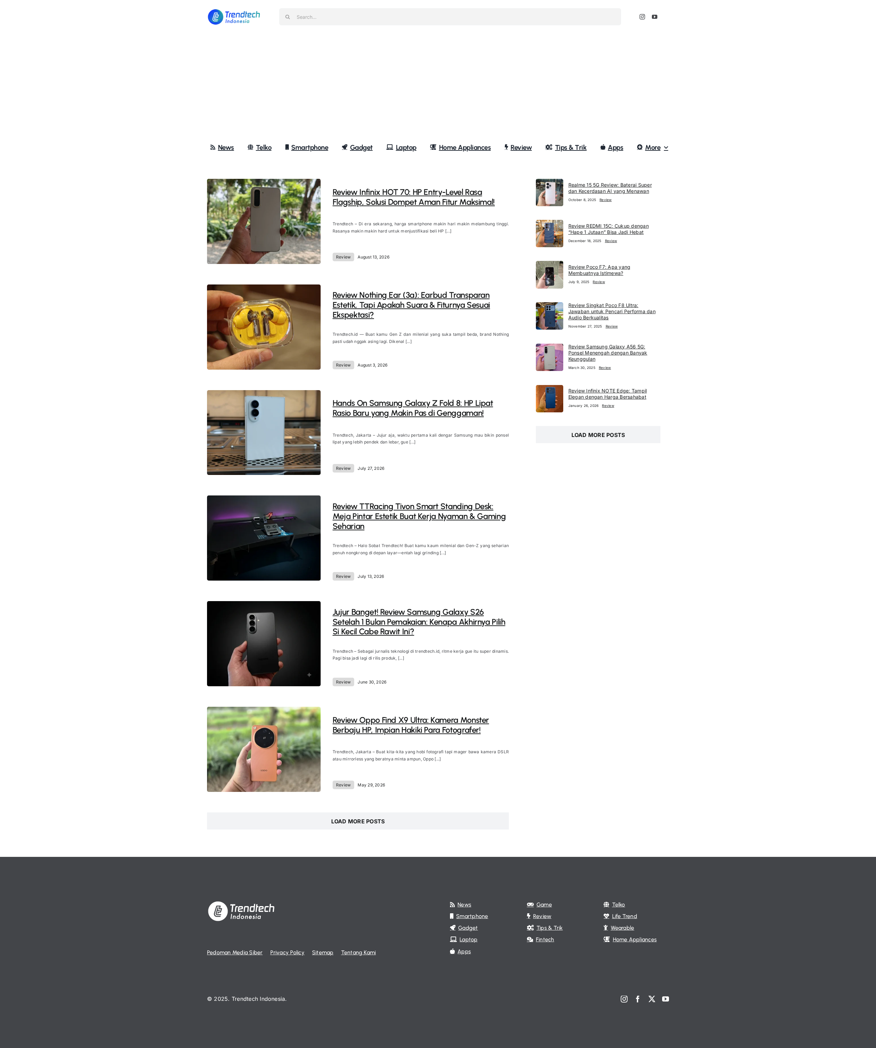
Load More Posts (358, 821)
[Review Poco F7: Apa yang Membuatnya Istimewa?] (549, 265)
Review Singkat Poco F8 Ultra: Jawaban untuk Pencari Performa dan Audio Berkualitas (612, 311)
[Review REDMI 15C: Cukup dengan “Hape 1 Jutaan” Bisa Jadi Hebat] (549, 224)
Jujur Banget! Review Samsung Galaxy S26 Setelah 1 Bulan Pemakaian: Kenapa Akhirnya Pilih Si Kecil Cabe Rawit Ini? (419, 622)
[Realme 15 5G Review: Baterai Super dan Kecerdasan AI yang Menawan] (549, 183)
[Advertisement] (438, 85)
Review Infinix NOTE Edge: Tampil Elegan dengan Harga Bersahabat (607, 394)
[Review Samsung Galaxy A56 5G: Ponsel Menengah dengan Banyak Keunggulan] (549, 348)
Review (343, 257)
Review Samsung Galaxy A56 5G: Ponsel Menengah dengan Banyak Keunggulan (607, 353)
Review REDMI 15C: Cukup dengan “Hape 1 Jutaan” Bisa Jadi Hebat (608, 229)
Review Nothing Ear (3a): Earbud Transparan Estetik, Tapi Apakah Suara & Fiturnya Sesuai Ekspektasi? (411, 305)
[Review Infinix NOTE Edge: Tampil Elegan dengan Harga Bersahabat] (549, 389)
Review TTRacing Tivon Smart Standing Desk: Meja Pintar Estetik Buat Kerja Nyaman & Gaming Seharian (419, 516)
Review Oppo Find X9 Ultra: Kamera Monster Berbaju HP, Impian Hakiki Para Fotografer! (411, 725)
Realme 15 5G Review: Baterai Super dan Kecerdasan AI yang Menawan (610, 188)
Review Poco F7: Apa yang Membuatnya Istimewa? (599, 270)
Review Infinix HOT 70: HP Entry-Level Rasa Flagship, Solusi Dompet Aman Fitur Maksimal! (414, 197)
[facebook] (637, 999)
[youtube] (654, 16)
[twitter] (651, 999)
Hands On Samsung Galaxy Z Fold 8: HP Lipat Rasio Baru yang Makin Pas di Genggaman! (413, 408)
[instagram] (642, 16)
